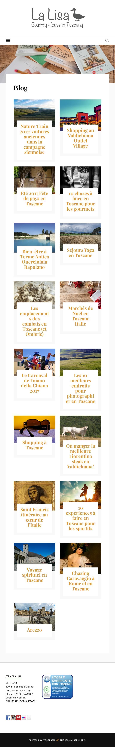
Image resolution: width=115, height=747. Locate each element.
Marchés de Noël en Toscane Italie (80, 316)
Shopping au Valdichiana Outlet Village (80, 138)
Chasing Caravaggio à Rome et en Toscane (80, 581)
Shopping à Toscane (34, 444)
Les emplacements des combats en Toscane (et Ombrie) (34, 321)
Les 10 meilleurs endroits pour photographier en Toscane (80, 388)
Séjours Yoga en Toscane (80, 252)
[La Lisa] (57, 17)
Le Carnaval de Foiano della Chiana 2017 (34, 383)
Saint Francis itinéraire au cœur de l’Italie (34, 517)
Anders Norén (78, 740)
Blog (21, 87)
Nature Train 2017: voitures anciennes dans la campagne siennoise (34, 139)
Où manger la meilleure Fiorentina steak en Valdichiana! (80, 456)
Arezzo (34, 630)
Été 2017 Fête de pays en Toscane (34, 198)
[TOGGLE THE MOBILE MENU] (8, 40)
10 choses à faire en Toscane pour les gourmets (80, 201)
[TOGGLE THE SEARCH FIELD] (107, 40)
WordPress (49, 740)
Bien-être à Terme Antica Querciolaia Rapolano (34, 259)
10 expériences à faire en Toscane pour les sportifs (80, 518)
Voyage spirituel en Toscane (34, 574)
